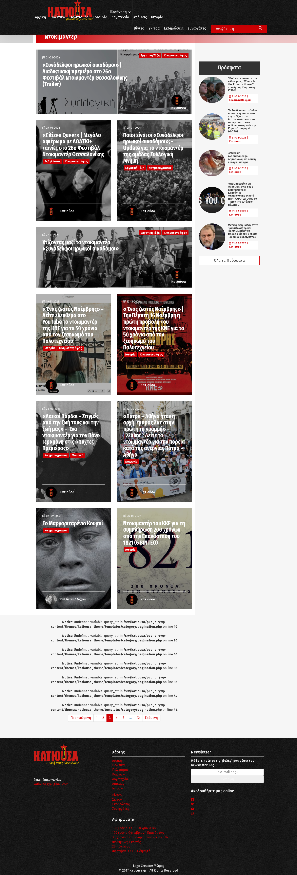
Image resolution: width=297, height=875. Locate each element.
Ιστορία (157, 17)
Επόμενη (151, 718)
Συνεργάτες (197, 28)
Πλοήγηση (118, 12)
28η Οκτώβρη (122, 846)
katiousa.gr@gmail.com (50, 784)
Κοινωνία (100, 17)
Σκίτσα (154, 28)
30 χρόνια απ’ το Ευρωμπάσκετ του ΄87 (140, 837)
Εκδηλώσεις (173, 28)
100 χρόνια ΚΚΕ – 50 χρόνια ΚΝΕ (135, 828)
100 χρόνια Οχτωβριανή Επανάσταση (139, 833)
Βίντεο (139, 28)
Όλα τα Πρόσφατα (229, 260)
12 (138, 718)
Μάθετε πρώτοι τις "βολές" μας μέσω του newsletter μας (222, 763)
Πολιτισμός (79, 17)
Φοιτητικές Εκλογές (126, 842)
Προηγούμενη (81, 718)
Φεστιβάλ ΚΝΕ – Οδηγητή (131, 851)
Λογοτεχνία (120, 779)
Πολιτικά (57, 17)
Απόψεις (140, 17)
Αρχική (40, 17)
